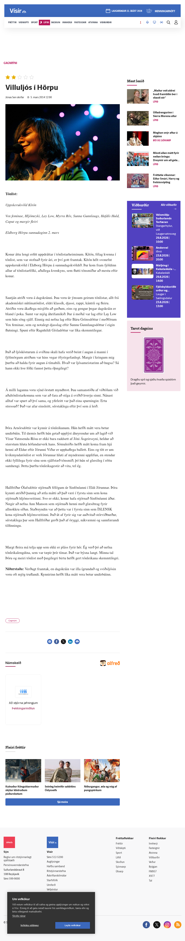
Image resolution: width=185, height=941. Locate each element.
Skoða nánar (18, 916)
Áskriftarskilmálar (56, 875)
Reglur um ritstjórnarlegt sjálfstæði (17, 859)
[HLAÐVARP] (147, 22)
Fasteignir (154, 848)
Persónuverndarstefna (16, 865)
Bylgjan (153, 867)
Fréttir (119, 843)
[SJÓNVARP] (154, 22)
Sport (119, 853)
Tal (150, 881)
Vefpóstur (52, 889)
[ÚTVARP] (161, 22)
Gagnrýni (12, 621)
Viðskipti (121, 848)
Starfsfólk (52, 880)
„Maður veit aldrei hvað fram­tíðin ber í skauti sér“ (165, 94)
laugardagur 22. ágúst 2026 (127, 11)
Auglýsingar (53, 862)
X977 (152, 876)
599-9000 (14, 879)
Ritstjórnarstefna (56, 871)
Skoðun (120, 862)
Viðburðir (154, 857)
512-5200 (57, 857)
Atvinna (153, 853)
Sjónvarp (121, 867)
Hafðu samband (56, 866)
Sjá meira (62, 802)
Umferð (51, 885)
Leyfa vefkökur (73, 925)
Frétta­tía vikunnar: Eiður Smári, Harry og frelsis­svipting (166, 179)
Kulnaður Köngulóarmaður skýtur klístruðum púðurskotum (22, 790)
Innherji (153, 843)
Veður (152, 862)
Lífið (118, 857)
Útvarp (119, 871)
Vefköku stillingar (29, 925)
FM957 (153, 871)
